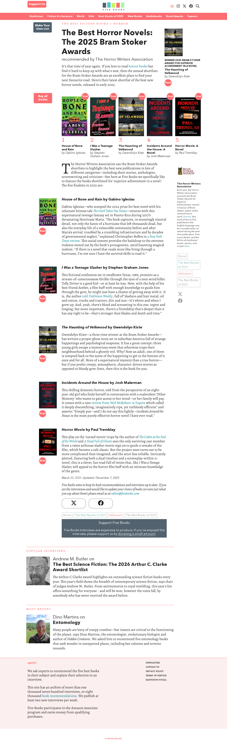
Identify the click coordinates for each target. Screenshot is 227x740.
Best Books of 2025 (110, 16)
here (186, 246)
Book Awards (174, 16)
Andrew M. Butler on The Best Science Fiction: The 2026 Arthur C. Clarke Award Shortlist (113, 581)
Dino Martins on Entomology (113, 636)
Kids (91, 16)
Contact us (152, 667)
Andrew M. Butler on (110, 564)
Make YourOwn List (42, 27)
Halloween (115, 515)
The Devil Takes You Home (110, 210)
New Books (135, 16)
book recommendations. (60, 695)
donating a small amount (136, 534)
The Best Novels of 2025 (90, 515)
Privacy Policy (155, 671)
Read (168, 83)
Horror (120, 24)
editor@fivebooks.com (125, 493)
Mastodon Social (156, 680)
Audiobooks (154, 16)
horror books (138, 66)
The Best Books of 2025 (141, 515)
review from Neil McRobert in (118, 402)
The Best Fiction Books (85, 24)
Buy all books (43, 98)
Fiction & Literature (60, 16)
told (97, 296)
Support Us (37, 4)
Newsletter (153, 662)
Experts (192, 16)
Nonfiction (36, 16)
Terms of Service (156, 675)
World (80, 16)
